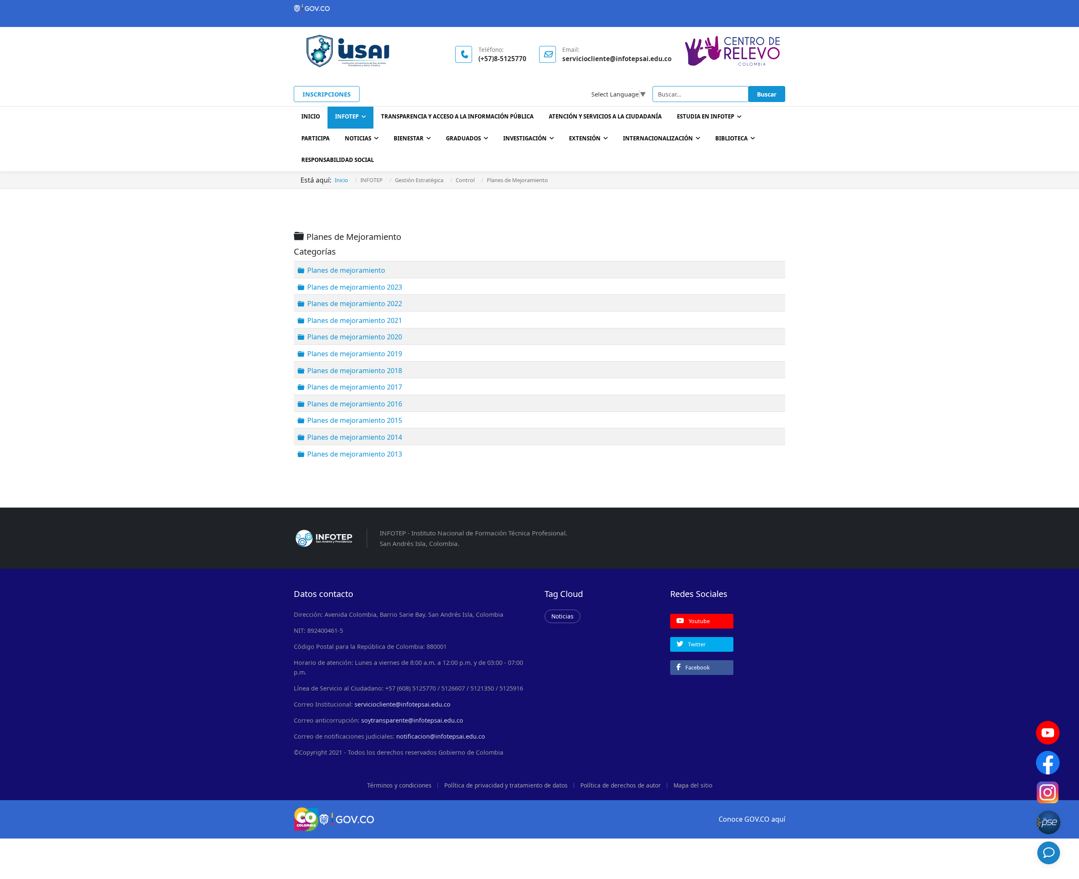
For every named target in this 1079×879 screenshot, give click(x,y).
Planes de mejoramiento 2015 (354, 420)
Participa (315, 138)
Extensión (585, 138)
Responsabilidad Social (337, 160)
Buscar (766, 94)
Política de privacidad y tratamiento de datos (506, 785)
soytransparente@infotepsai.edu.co (412, 720)
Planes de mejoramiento (346, 270)
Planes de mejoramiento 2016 (354, 404)
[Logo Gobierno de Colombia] (539, 8)
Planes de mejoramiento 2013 (354, 453)
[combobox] (700, 94)
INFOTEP (347, 116)
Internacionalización (658, 138)
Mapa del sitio (693, 785)
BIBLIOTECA (731, 138)
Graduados (463, 138)
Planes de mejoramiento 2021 (354, 320)
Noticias (358, 138)
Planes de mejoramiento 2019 (354, 353)
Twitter (696, 644)
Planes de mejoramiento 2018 (354, 370)
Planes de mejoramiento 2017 (354, 387)
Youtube (698, 621)
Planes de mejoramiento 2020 (354, 336)
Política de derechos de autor (620, 785)
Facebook (697, 667)
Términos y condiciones (399, 785)
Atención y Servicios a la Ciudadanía (605, 116)
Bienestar (409, 138)
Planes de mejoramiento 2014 (354, 437)
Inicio (310, 116)
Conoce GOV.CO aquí (752, 819)
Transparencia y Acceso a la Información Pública (457, 116)
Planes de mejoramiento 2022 (354, 303)
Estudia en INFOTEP (705, 116)
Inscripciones (327, 94)
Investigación (525, 138)
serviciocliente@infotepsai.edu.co (402, 704)
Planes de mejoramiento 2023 (354, 286)
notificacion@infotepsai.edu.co (440, 736)
